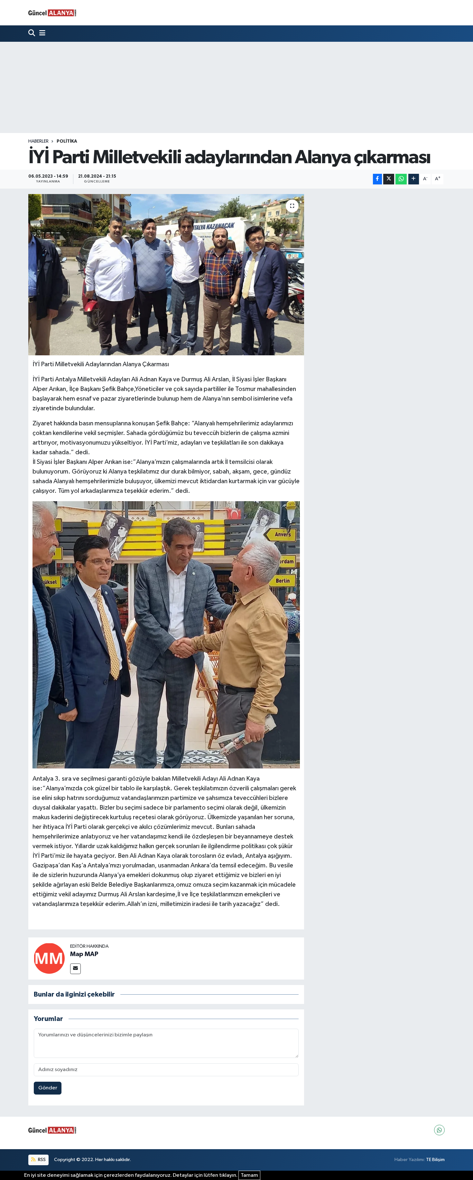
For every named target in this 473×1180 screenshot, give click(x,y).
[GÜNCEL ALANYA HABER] (52, 12)
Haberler (38, 141)
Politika (67, 141)
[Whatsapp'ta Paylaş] (401, 179)
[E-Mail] (75, 968)
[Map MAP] (49, 958)
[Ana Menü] (40, 33)
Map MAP (84, 954)
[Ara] (32, 33)
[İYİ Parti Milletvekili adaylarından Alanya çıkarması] (166, 274)
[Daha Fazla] (413, 179)
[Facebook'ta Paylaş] (377, 179)
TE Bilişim (435, 1159)
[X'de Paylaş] (388, 179)
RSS (41, 1159)
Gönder (47, 1088)
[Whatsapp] (439, 1130)
